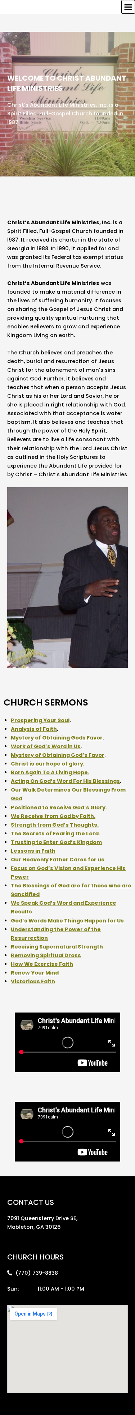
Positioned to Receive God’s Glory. (59, 807)
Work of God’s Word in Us (46, 746)
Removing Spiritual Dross (46, 955)
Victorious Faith (33, 981)
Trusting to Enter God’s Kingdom (56, 842)
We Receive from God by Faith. (53, 816)
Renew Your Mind (35, 972)
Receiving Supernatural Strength (57, 946)
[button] (128, 7)
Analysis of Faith (34, 729)
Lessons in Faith (33, 850)
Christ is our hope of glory (47, 763)
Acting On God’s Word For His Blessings (65, 781)
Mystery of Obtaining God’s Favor (57, 755)
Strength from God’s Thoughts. (55, 824)
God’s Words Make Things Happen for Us (67, 920)
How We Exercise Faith (42, 964)
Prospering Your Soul (40, 720)
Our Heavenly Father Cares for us (57, 859)
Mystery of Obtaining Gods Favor (57, 737)
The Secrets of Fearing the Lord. (55, 833)
